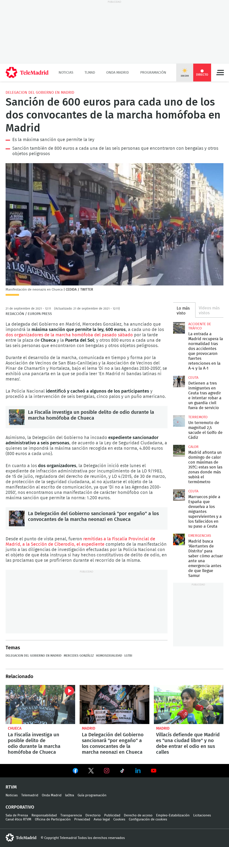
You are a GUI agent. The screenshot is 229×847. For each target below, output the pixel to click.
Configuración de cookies (148, 819)
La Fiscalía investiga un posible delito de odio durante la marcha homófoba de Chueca (17, 417)
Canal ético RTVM (18, 819)
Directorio (93, 815)
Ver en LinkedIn (138, 770)
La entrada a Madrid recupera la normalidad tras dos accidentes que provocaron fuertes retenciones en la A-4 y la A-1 (179, 328)
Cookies (119, 819)
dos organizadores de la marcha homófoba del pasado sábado (69, 335)
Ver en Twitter (91, 771)
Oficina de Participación (53, 819)
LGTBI (128, 655)
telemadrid (21, 837)
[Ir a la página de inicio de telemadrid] (27, 72)
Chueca (14, 728)
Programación (153, 72)
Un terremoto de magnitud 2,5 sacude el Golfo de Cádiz (179, 421)
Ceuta (193, 377)
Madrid (88, 728)
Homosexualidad (109, 655)
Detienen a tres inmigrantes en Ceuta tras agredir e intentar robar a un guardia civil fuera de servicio (179, 381)
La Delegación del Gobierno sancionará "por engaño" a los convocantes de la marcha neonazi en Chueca (17, 518)
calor (193, 447)
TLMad (90, 72)
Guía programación (92, 795)
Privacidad (82, 819)
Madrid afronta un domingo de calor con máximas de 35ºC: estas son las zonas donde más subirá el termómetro (179, 450)
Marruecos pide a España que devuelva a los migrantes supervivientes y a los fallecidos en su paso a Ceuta (179, 495)
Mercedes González (79, 655)
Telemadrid (29, 795)
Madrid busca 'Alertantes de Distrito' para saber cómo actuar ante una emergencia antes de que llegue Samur (179, 539)
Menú (220, 72)
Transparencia (71, 815)
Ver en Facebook (75, 771)
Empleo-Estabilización (173, 815)
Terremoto (198, 417)
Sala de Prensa (17, 815)
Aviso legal (102, 819)
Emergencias (199, 535)
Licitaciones (202, 815)
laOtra (69, 795)
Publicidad (112, 815)
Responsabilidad (44, 815)
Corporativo (20, 807)
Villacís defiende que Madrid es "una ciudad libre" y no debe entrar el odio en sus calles (188, 704)
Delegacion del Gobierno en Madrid (40, 92)
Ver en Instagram (106, 770)
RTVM (11, 787)
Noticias (66, 72)
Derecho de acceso (138, 815)
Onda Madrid (117, 72)
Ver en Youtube (153, 770)
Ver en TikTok (122, 771)
